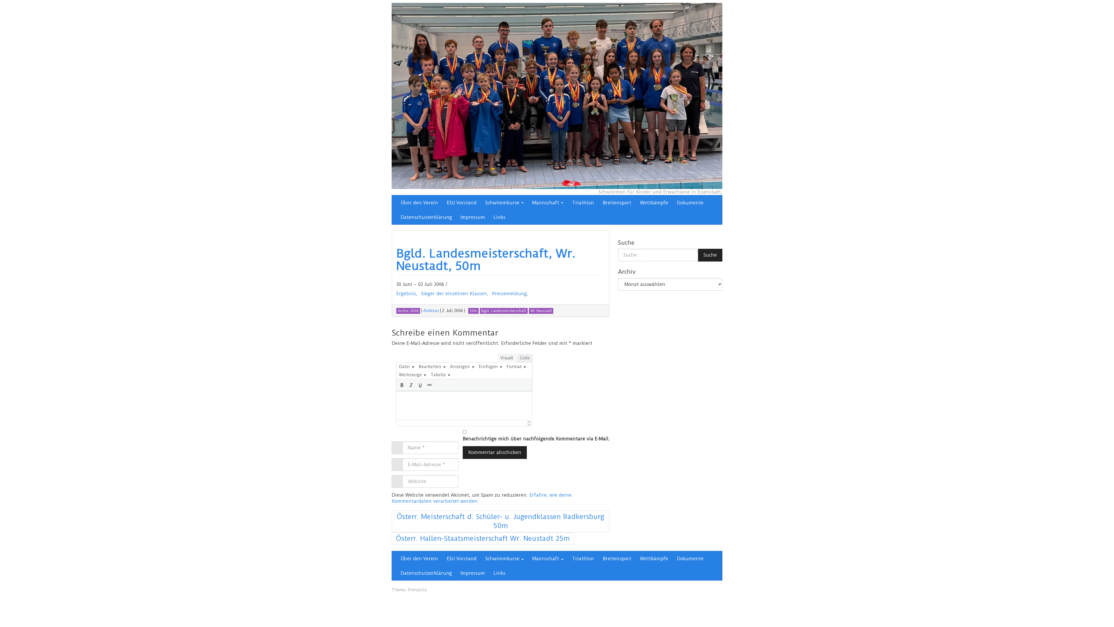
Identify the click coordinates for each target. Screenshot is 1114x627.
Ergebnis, (406, 293)
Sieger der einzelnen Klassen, (454, 293)
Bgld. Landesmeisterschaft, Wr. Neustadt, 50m (486, 259)
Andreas (431, 310)
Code (525, 358)
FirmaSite (417, 590)
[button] (402, 385)
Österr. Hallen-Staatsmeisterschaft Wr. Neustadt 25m (483, 538)
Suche (710, 255)
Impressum (473, 217)
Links (499, 217)
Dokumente (690, 203)
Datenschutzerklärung (426, 217)
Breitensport (617, 203)
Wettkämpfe (654, 203)
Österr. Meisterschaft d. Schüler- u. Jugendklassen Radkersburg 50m (500, 521)
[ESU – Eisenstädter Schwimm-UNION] (557, 95)
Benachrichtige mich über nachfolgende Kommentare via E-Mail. (536, 439)
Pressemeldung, (510, 293)
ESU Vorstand (462, 203)
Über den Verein (419, 203)
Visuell (506, 358)
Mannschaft (546, 203)
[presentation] (406, 366)
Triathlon (583, 203)
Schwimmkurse (503, 203)
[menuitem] (406, 366)
